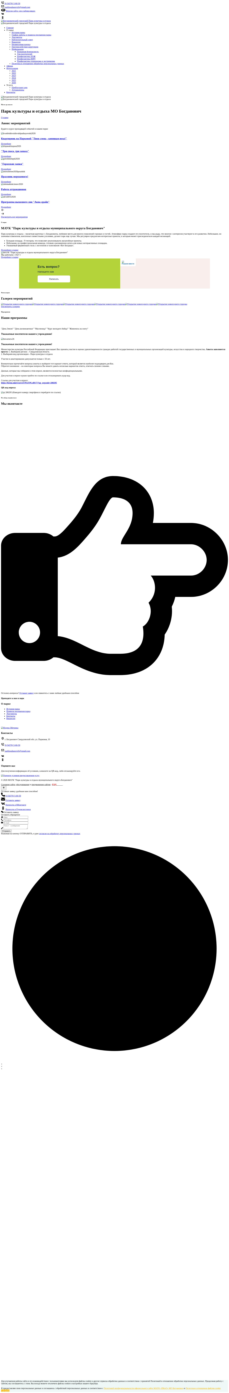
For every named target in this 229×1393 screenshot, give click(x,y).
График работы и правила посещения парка (31, 35)
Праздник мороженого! (14, 176)
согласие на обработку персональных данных (59, 833)
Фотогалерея (12, 68)
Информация (17, 49)
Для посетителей (24, 54)
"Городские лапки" (12, 164)
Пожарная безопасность (28, 51)
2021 (14, 71)
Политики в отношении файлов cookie (203, 1388)
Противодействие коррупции (25, 47)
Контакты (10, 92)
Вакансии (16, 42)
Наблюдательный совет (22, 40)
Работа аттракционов (13, 189)
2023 (14, 75)
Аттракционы (18, 90)
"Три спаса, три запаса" (15, 151)
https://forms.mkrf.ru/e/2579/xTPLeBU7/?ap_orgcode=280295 (29, 383)
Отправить (6, 831)
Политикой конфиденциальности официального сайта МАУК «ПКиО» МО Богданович (143, 1388)
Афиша (9, 66)
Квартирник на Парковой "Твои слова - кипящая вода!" (34, 138)
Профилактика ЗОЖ (26, 56)
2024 (14, 78)
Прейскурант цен (19, 87)
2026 (14, 83)
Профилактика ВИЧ (26, 59)
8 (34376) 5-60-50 (12, 745)
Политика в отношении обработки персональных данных (38, 63)
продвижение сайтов (41, 784)
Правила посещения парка (18, 711)
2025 (14, 80)
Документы (17, 37)
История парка (18, 32)
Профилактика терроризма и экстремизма (36, 61)
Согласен (5, 1391)
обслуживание (22, 784)
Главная (10, 28)
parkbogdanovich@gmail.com (17, 751)
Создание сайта (8, 784)
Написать (54, 279)
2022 (14, 73)
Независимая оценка (21, 44)
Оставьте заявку (26, 693)
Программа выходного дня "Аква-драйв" (25, 202)
